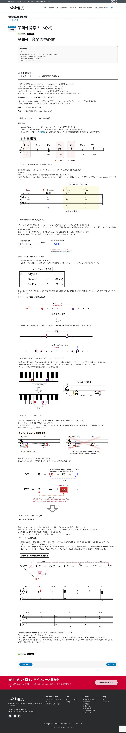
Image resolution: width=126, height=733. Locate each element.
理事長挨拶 (86, 701)
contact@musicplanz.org (19, 709)
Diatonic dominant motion (32, 61)
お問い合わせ (87, 712)
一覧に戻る (14, 20)
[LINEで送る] (22, 34)
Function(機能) (40, 132)
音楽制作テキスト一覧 (53, 704)
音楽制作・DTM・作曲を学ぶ (57, 7)
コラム (104, 699)
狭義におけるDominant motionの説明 (34, 56)
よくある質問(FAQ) (89, 710)
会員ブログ (105, 701)
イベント (72, 7)
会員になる (86, 706)
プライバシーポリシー (58, 727)
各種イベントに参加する (72, 699)
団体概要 (86, 704)
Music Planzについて (85, 7)
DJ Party (67, 701)
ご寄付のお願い (88, 708)
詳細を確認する (105, 682)
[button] (116, 7)
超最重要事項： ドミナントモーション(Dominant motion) (39, 54)
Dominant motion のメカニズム (33, 58)
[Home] (17, 7)
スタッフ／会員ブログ (101, 7)
